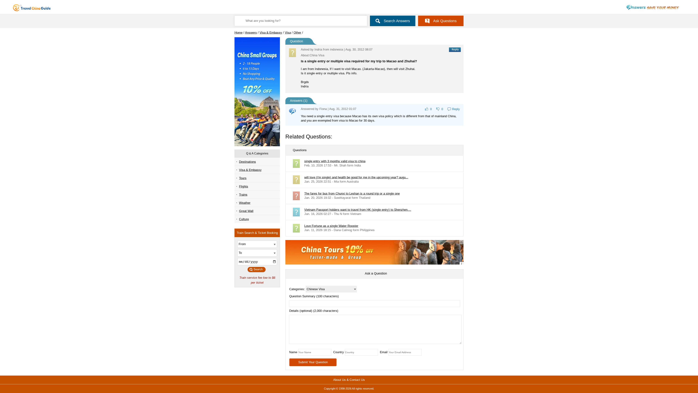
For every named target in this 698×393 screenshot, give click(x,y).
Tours (242, 178)
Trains (243, 194)
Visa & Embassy (271, 32)
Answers (251, 32)
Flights (243, 186)
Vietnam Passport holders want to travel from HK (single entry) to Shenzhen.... (357, 209)
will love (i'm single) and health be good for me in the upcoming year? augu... (356, 177)
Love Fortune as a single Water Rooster (331, 226)
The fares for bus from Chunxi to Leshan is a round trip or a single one (352, 193)
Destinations (247, 162)
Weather (244, 203)
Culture (244, 219)
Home (238, 32)
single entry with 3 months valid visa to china (334, 161)
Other (297, 32)
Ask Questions (445, 21)
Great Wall (246, 211)
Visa (288, 32)
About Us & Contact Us (349, 380)
